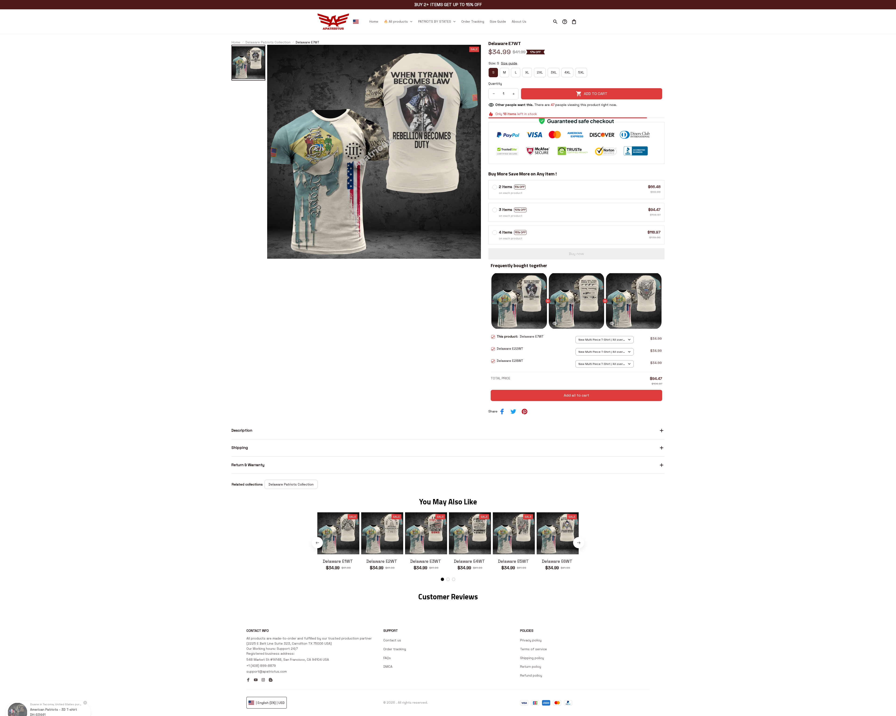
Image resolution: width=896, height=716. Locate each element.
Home (235, 42)
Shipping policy (532, 658)
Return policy (530, 666)
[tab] (442, 579)
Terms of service (533, 649)
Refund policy (531, 675)
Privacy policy (531, 640)
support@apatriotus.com (266, 671)
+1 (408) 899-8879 (261, 666)
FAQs (387, 658)
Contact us (392, 640)
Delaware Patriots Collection (267, 42)
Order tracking (394, 649)
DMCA (387, 666)
